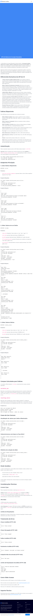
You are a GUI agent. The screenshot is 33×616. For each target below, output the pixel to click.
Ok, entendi (27, 614)
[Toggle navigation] (31, 1)
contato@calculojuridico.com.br (24, 582)
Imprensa (18, 607)
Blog (25, 607)
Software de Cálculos (27, 604)
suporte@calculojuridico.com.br (15, 594)
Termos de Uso (19, 604)
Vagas (18, 612)
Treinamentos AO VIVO (28, 612)
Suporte (26, 610)
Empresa (18, 610)
